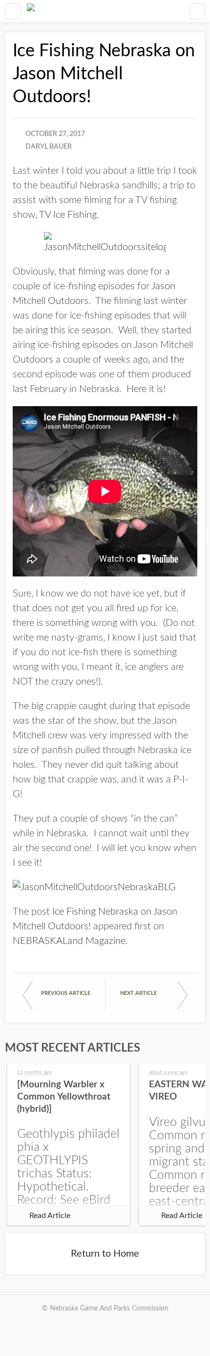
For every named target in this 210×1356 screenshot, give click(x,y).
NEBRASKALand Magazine (69, 941)
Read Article (49, 1215)
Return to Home (105, 1254)
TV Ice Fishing (68, 215)
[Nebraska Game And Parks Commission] (31, 11)
